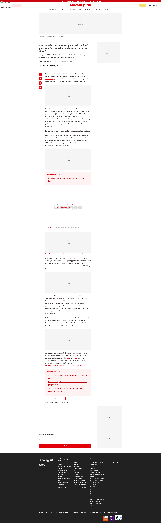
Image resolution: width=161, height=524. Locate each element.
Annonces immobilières (97, 478)
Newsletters (70, 1)
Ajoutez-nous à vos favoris (48, 65)
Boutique (91, 1)
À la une (76, 462)
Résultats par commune (81, 482)
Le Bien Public (61, 476)
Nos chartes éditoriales (80, 488)
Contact (41, 512)
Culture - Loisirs (78, 478)
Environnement (78, 476)
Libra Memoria (81, 1)
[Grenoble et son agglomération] (5, 4)
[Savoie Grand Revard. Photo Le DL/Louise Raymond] (68, 206)
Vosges (75, 358)
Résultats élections (79, 480)
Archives (92, 486)
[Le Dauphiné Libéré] (80, 5)
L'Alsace (60, 464)
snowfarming (49, 79)
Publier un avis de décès (97, 474)
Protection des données (95, 512)
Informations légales (64, 512)
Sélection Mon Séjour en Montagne (57, 36)
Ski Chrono (93, 484)
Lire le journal (17, 5)
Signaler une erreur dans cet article (56, 402)
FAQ (47, 512)
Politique (76, 472)
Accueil (40, 36)
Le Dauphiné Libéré (63, 482)
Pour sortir (93, 476)
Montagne (45, 36)
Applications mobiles (96, 490)
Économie (76, 474)
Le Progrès (61, 474)
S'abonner (142, 5)
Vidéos (74, 9)
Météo (61, 1)
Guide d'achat (94, 470)
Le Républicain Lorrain (64, 470)
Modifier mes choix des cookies (111, 512)
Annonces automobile (96, 480)
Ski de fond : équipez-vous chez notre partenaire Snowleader (64, 254)
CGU (51, 512)
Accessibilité (75, 512)
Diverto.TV (93, 466)
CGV (56, 512)
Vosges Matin (61, 484)
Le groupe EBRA (62, 487)
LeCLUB (99, 1)
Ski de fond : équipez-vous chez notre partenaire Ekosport (63, 365)
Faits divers (77, 470)
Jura (67, 358)
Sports (76, 464)
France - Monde (78, 468)
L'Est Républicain (62, 472)
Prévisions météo (95, 472)
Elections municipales (80, 484)
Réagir (65, 445)
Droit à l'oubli (84, 512)
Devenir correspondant (96, 492)
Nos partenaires (94, 482)
